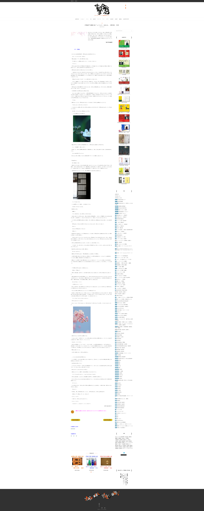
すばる (118, 365)
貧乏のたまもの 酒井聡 (120, 302)
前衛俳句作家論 (118, 335)
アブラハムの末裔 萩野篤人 (121, 313)
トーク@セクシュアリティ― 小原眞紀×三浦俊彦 (124, 297)
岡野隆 (127, 438)
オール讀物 (119, 371)
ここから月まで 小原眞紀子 (120, 288)
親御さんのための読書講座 (120, 422)
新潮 (117, 362)
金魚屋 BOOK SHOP (126, 19)
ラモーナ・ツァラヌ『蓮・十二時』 (122, 257)
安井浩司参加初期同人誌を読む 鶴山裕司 (123, 345)
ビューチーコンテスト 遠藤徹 (121, 261)
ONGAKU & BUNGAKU (119, 407)
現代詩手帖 (118, 392)
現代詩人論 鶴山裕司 (119, 333)
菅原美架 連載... (93, 470)
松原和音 (120, 446)
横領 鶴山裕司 (118, 242)
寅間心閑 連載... (79, 470)
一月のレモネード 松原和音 (120, 233)
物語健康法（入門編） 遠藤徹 (121, 264)
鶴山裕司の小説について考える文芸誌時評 (123, 358)
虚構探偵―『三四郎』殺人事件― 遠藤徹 (123, 263)
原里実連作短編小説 (119, 218)
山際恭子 (130, 446)
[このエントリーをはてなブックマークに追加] (124, 452)
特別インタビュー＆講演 (121, 209)
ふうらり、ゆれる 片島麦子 (120, 238)
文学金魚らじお (117, 196)
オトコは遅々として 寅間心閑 (121, 224)
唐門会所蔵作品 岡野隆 (120, 342)
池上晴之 (126, 436)
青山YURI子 (122, 436)
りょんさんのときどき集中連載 (121, 304)
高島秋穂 (119, 442)
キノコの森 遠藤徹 (119, 266)
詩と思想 (118, 390)
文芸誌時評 (111, 19)
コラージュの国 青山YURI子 (120, 220)
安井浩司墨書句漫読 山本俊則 (121, 344)
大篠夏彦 (119, 438)
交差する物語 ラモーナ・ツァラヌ (122, 310)
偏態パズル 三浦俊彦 (119, 281)
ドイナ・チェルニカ (129, 442)
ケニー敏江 (128, 439)
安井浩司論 (117, 340)
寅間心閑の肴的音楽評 (120, 405)
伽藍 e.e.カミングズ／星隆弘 (121, 244)
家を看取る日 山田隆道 (120, 282)
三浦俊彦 (124, 446)
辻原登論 (118, 331)
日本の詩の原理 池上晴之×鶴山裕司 (121, 301)
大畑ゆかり (124, 438)
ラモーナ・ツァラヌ (126, 448)
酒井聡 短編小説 (118, 235)
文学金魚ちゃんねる (118, 197)
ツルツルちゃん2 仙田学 (120, 284)
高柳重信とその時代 (119, 336)
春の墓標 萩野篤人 (119, 273)
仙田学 (116, 442)
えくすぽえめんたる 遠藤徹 (121, 268)
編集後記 (120, 19)
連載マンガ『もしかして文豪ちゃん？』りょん (124, 425)
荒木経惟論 (118, 354)
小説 (90, 19)
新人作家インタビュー (120, 213)
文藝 (117, 367)
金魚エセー (118, 311)
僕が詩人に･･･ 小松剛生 (120, 279)
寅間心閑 (116, 445)
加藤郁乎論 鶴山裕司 (119, 351)
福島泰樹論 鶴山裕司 (119, 349)
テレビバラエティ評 (119, 411)
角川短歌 (118, 386)
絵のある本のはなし (119, 420)
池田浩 (130, 436)
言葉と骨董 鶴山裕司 (120, 402)
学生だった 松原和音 (119, 231)
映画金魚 (117, 394)
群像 (117, 363)
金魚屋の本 (117, 194)
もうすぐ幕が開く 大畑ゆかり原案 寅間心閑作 (124, 229)
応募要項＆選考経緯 (120, 206)
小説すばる (119, 374)
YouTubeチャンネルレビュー (120, 413)
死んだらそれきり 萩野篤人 (121, 315)
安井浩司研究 (118, 338)
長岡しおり (121, 445)
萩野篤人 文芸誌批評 (120, 356)
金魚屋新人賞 (77, 19)
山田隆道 (116, 448)
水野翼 (127, 446)
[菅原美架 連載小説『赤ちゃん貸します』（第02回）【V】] (93, 462)
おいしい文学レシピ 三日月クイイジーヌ (123, 424)
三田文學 (118, 369)
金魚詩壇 (94, 19)
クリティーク (99, 19)
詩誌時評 (116, 19)
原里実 (128, 445)
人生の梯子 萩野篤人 (120, 317)
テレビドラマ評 (118, 409)
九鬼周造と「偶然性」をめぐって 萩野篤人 (125, 322)
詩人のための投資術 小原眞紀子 (121, 306)
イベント (87, 19)
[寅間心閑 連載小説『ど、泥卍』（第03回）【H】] (79, 462)
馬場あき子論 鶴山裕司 (120, 347)
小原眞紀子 (117, 439)
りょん (131, 448)
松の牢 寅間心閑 (119, 227)
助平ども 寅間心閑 (119, 226)
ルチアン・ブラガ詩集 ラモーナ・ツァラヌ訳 (123, 259)
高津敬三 (123, 442)
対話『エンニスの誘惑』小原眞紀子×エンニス (123, 299)
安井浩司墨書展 (119, 201)
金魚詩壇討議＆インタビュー (121, 211)
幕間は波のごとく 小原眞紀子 (121, 215)
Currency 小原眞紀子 (119, 286)
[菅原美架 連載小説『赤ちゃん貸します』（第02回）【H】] (107, 462)
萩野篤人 (124, 445)
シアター (107, 19)
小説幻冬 (118, 378)
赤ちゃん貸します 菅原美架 (120, 275)
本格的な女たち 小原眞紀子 (120, 217)
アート (103, 19)
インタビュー (82, 19)
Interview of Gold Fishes (120, 208)
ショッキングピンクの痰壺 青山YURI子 (122, 277)
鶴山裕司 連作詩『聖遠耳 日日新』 (121, 290)
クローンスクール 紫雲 (120, 272)
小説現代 (118, 376)
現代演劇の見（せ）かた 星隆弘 (121, 398)
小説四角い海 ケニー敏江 (120, 236)
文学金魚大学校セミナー (120, 199)
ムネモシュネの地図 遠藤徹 (120, 270)
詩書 (116, 416)
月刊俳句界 (118, 384)
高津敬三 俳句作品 (118, 295)
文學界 (118, 360)
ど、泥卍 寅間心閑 (119, 222)
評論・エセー (118, 418)
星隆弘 (131, 445)
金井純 (124, 439)
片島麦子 (121, 439)
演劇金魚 (117, 400)
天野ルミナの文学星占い (120, 427)
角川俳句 (118, 383)
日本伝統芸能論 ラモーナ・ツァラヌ (123, 353)
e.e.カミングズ (117, 436)
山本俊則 (120, 448)
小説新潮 (118, 373)
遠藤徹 (116, 438)
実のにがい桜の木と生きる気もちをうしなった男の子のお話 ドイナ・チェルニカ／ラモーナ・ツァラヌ (124, 250)
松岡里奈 (116, 446)
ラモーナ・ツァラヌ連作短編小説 (121, 255)
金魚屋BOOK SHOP (99, 505)
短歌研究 (118, 388)
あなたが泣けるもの (119, 308)
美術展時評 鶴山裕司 (120, 404)
